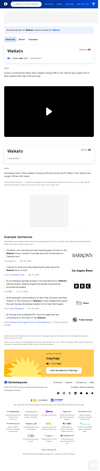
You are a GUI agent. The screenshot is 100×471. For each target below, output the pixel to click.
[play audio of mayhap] (47, 363)
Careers (68, 382)
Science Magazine (16, 308)
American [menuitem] (10, 39)
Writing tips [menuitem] (83, 4)
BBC (10, 292)
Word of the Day (54, 354)
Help (91, 382)
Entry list (58, 382)
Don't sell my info (49, 450)
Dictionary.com (6, 4)
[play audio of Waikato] (8, 58)
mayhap (53, 358)
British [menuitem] (22, 39)
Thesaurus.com (93, 4)
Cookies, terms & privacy (82, 387)
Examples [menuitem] (33, 39)
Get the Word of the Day (63, 370)
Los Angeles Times (16, 275)
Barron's (12, 261)
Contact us (81, 382)
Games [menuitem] (59, 4)
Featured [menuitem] (49, 4)
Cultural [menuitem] (69, 4)
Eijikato (56, 30)
